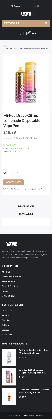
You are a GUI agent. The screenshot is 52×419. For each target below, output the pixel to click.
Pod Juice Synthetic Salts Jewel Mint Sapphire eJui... (34, 351)
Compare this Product (37, 189)
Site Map (6, 320)
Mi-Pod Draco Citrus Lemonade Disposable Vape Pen (27, 49)
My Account (16, 6)
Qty (5, 172)
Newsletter (7, 334)
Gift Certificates (9, 296)
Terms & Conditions (10, 286)
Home (4, 46)
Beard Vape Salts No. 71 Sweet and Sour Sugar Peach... (34, 391)
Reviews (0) (26, 213)
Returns (5, 315)
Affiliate (5, 325)
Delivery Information (11, 276)
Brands (5, 291)
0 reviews (18, 138)
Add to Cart (13, 182)
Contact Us (7, 310)
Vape (26, 415)
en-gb (37, 6)
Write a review (31, 138)
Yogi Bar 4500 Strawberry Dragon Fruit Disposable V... (32, 371)
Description (26, 206)
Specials (5, 330)
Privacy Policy (8, 281)
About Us (6, 272)
